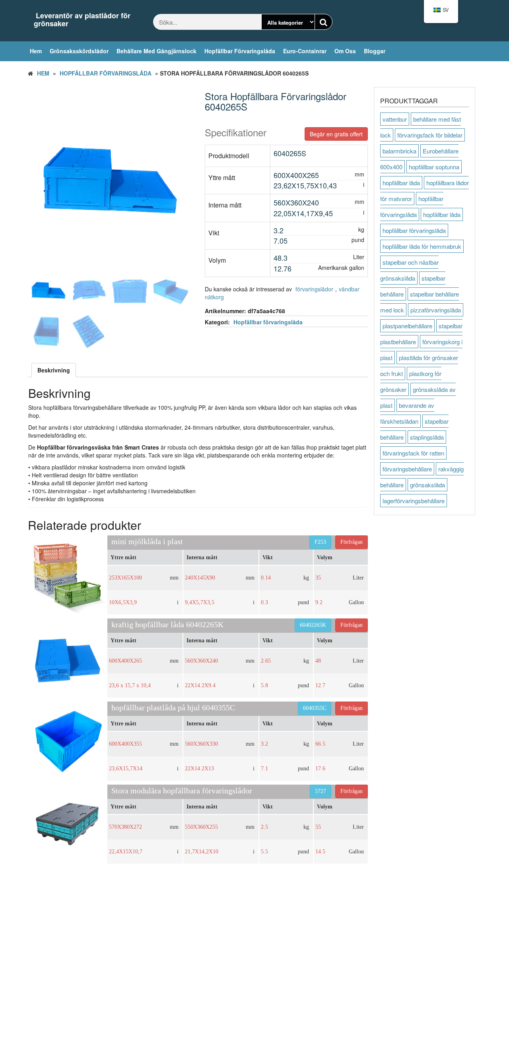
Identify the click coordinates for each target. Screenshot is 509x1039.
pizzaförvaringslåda (435, 310)
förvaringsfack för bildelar (429, 135)
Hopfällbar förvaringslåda (239, 51)
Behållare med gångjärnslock (156, 51)
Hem (36, 51)
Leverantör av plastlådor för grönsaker (82, 19)
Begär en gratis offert (336, 134)
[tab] (53, 370)
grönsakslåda (427, 485)
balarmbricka (399, 151)
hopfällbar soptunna (434, 167)
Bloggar (374, 51)
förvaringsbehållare (407, 469)
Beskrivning (53, 370)
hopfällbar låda (401, 182)
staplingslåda (427, 437)
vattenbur (395, 119)
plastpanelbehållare (407, 326)
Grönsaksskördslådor (79, 51)
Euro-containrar (304, 51)
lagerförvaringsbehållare (414, 500)
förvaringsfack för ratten (413, 453)
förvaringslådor (314, 289)
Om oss (345, 51)
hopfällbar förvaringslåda (414, 230)
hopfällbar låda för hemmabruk (422, 246)
